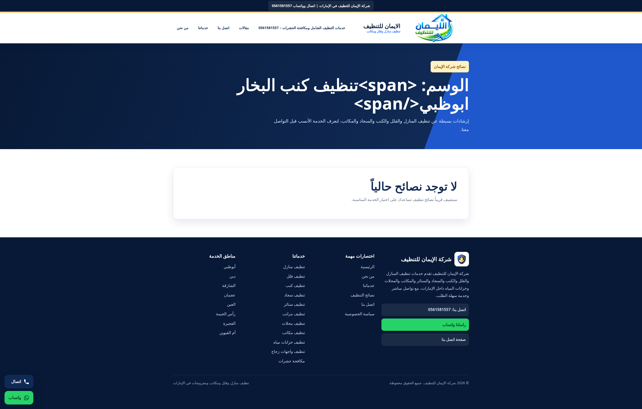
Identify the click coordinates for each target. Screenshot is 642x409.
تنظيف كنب (295, 285)
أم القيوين (227, 332)
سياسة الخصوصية (359, 314)
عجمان (229, 295)
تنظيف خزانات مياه (289, 342)
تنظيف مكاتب (293, 332)
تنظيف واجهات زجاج (288, 351)
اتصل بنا (223, 27)
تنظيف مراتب (293, 314)
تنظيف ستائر (294, 304)
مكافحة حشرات (291, 361)
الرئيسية (367, 266)
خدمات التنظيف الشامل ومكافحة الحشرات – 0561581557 (302, 27)
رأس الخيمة (225, 314)
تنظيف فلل (296, 276)
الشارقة (228, 285)
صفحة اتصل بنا (454, 339)
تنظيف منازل (294, 266)
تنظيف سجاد (294, 295)
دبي (232, 276)
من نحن (183, 27)
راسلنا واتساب (454, 324)
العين (231, 304)
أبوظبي (229, 266)
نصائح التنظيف (362, 295)
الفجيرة (229, 323)
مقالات (244, 27)
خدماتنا (203, 27)
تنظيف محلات (293, 323)
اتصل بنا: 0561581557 (447, 309)
